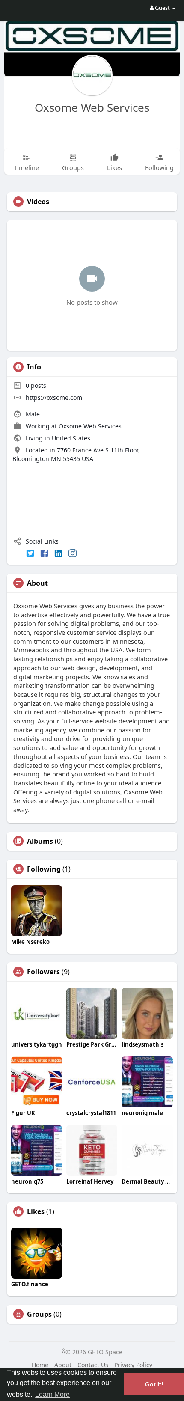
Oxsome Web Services (92, 107)
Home (40, 1365)
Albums (40, 841)
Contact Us (92, 1365)
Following (44, 869)
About (62, 1365)
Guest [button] (162, 8)
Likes (36, 1211)
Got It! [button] (154, 1384)
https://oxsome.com (54, 397)
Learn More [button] (52, 1394)
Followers (43, 971)
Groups (39, 1314)
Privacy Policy (133, 1365)
